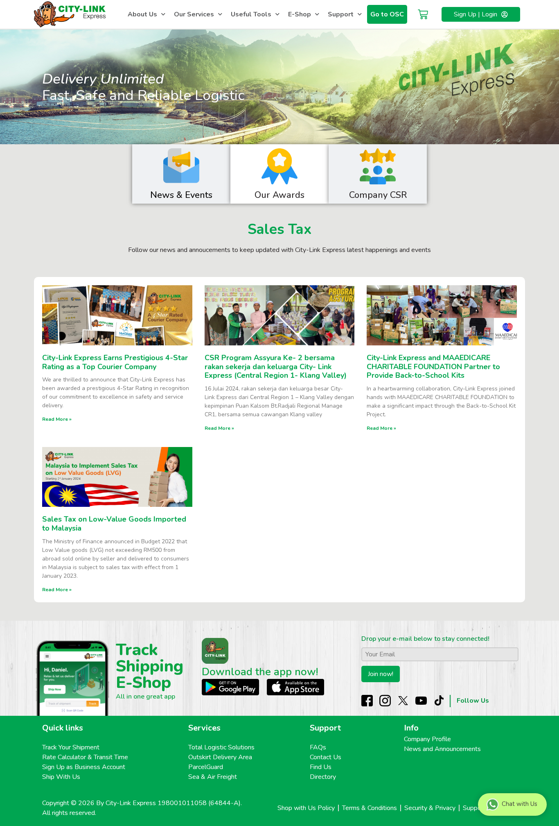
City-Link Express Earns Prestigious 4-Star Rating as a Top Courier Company (115, 362)
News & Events (181, 195)
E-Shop (299, 14)
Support (341, 14)
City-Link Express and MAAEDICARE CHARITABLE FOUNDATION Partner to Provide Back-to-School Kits (433, 366)
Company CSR (378, 195)
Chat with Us (519, 804)
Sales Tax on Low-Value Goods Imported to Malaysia (114, 523)
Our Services (194, 14)
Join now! (380, 673)
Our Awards (279, 195)
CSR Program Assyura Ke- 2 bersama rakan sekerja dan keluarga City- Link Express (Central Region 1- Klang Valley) (276, 366)
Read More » (57, 419)
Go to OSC (387, 14)
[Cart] (423, 15)
